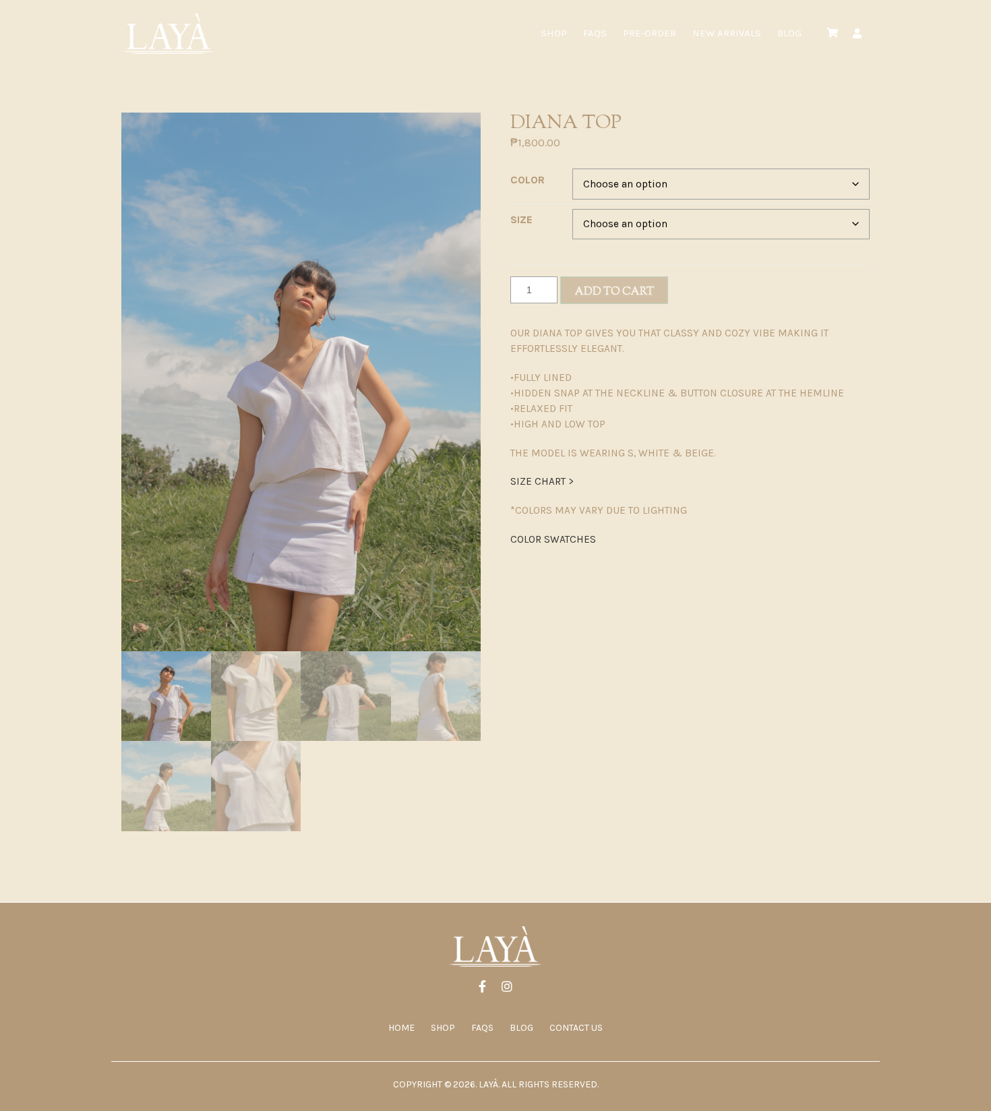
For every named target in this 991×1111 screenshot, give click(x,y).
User (857, 34)
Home (401, 1027)
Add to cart (614, 292)
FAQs (595, 33)
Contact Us (576, 1027)
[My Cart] (832, 33)
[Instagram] (507, 988)
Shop (554, 33)
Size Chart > (542, 481)
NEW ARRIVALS (726, 33)
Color (527, 179)
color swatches (553, 539)
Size (521, 219)
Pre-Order (649, 33)
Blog (789, 33)
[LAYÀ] (168, 33)
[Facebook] (482, 988)
